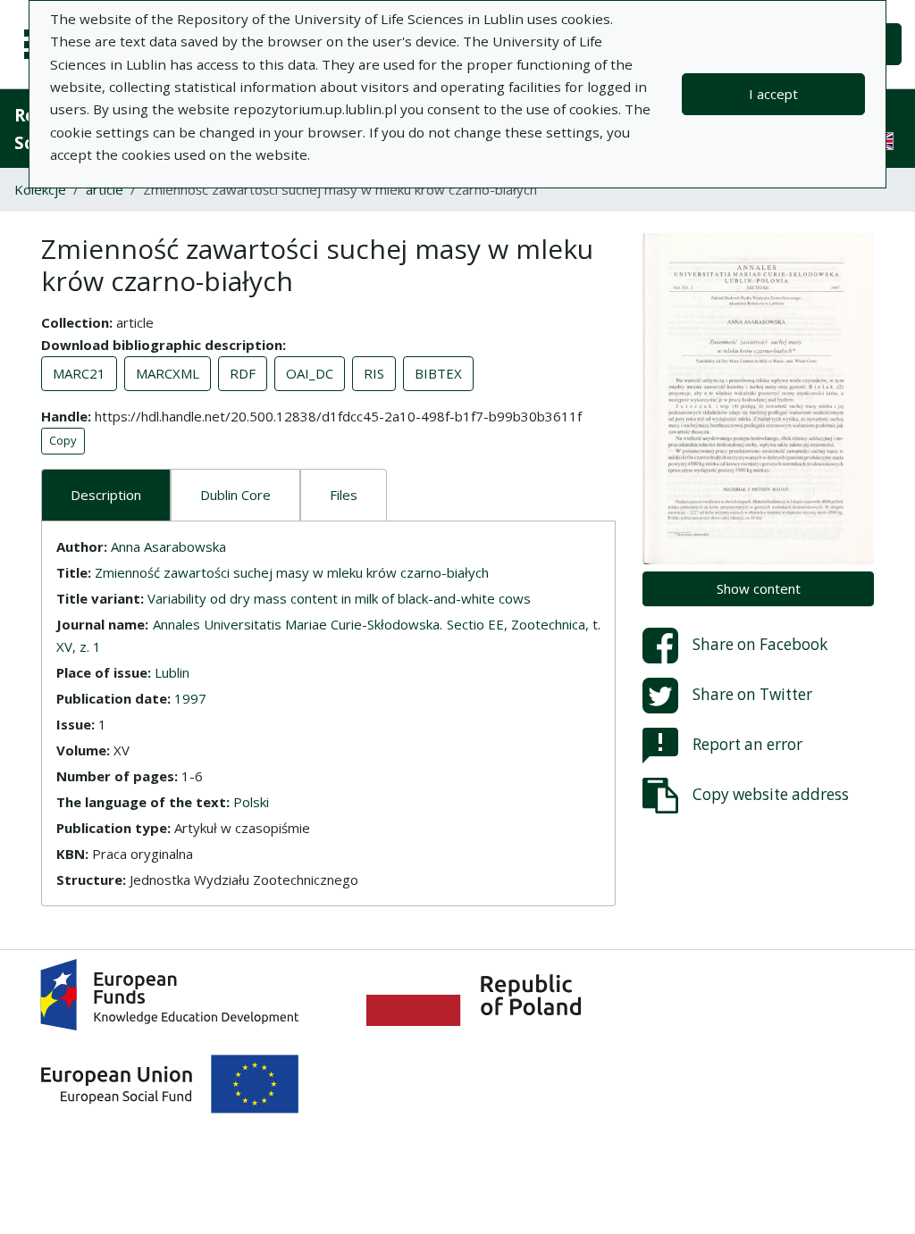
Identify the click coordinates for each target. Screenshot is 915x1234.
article (104, 189)
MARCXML (167, 373)
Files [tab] (343, 495)
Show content (759, 588)
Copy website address (771, 793)
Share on (760, 643)
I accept (773, 94)
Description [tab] (106, 495)
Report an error (747, 743)
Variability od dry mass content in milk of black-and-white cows (339, 598)
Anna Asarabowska (168, 546)
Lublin (172, 672)
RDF (243, 373)
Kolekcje (40, 189)
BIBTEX (438, 373)
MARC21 (79, 373)
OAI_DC (309, 373)
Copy (63, 440)
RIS (374, 373)
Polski (251, 802)
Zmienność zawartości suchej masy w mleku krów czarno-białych (292, 572)
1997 (190, 698)
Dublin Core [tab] (235, 495)
